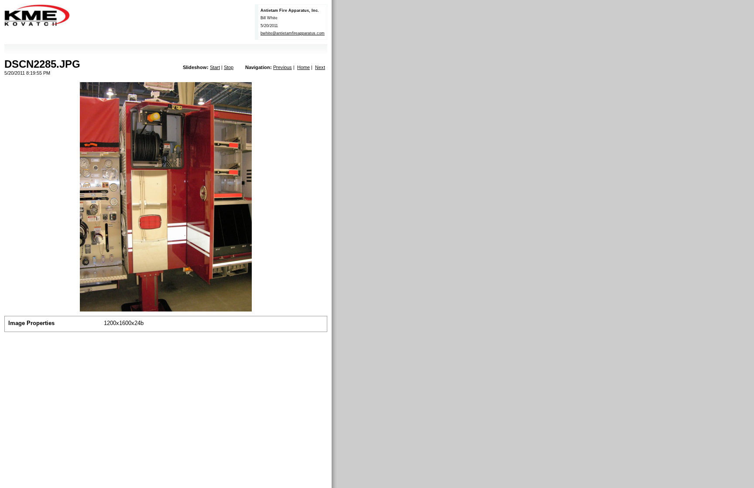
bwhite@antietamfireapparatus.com (292, 33)
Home (303, 67)
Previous (282, 67)
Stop (228, 67)
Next (320, 67)
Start (215, 67)
